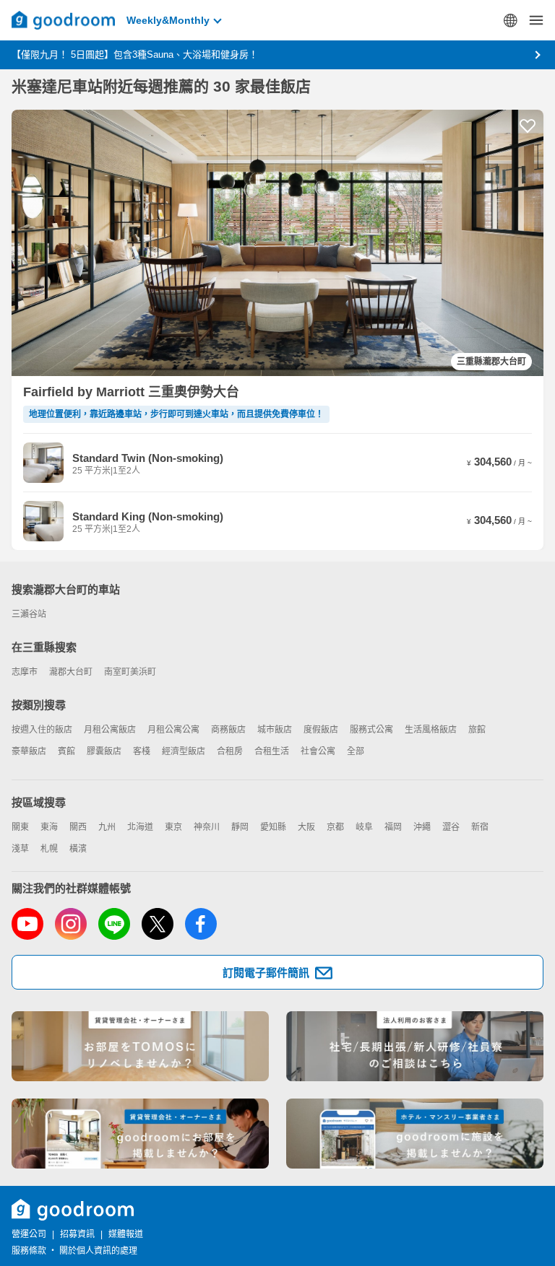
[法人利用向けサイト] (414, 1046)
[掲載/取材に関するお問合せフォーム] (414, 1134)
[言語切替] (510, 20)
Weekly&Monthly (168, 20)
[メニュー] (536, 20)
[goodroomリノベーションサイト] (140, 1046)
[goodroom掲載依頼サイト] (140, 1134)
